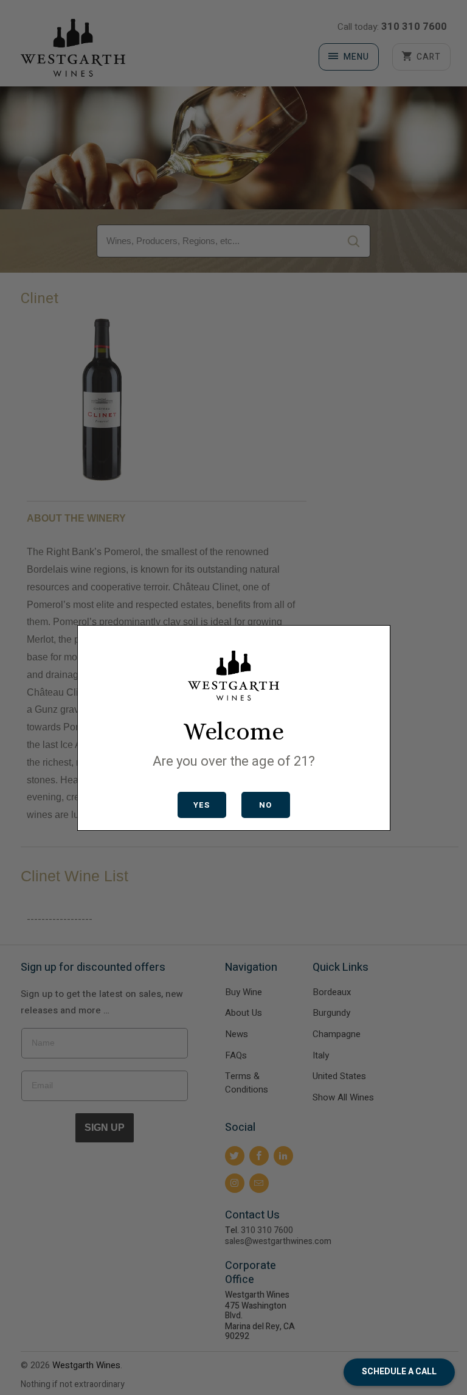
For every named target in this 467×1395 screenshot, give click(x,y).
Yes (201, 805)
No (265, 805)
